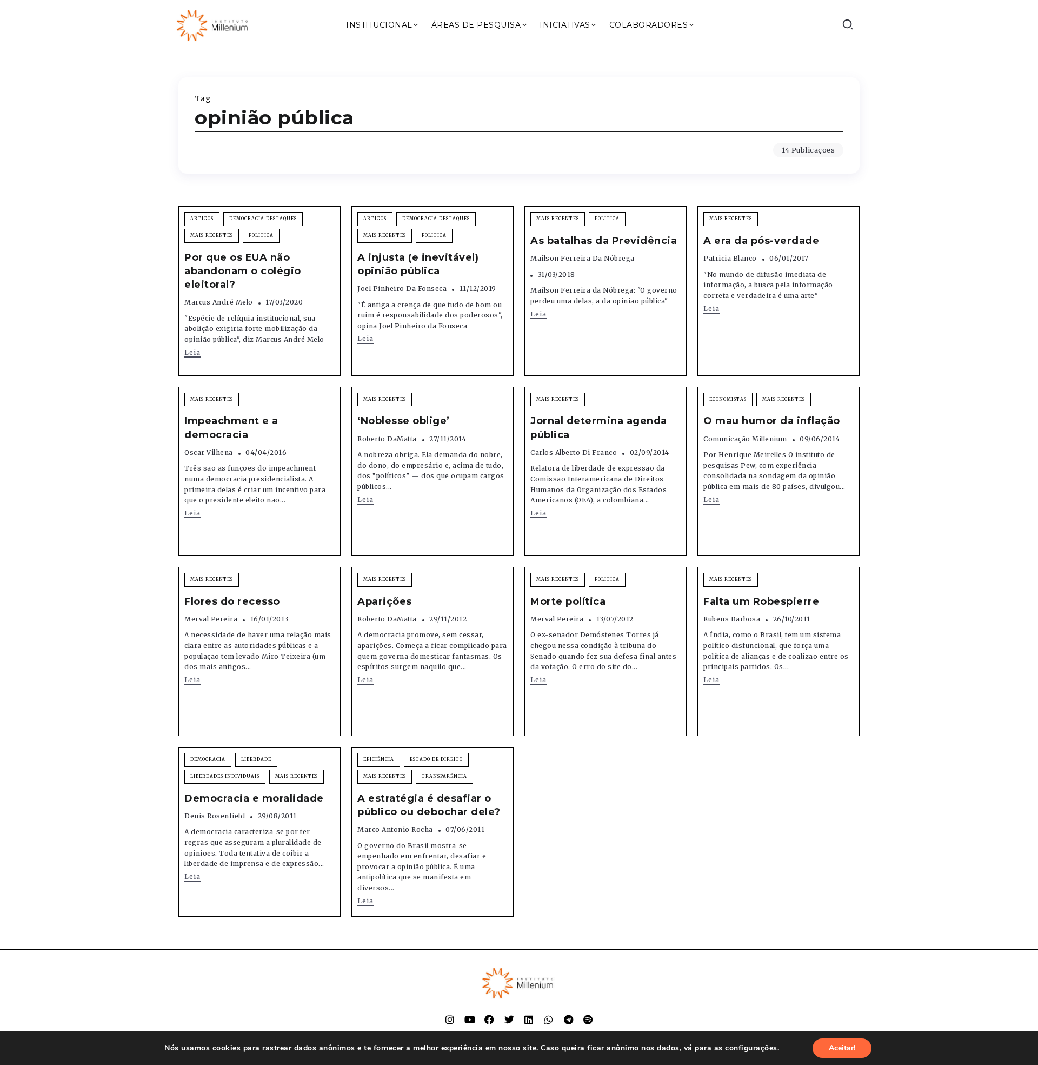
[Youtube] (470, 1019)
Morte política (568, 601)
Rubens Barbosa (731, 619)
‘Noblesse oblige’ (403, 421)
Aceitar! (842, 1048)
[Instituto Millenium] (213, 24)
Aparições (384, 601)
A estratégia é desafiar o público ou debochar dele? (429, 805)
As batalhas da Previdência (603, 241)
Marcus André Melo (218, 302)
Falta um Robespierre (761, 601)
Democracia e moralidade (254, 798)
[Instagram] (450, 1019)
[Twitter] (509, 1019)
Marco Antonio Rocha (395, 829)
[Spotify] (588, 1019)
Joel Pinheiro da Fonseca (402, 289)
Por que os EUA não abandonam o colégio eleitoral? (242, 271)
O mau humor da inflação (771, 421)
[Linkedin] (528, 1019)
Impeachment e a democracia (231, 427)
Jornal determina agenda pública (598, 427)
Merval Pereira (210, 619)
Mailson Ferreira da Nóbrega (582, 258)
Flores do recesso (232, 601)
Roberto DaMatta (387, 439)
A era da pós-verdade (761, 241)
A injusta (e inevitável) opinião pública (417, 264)
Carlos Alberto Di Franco (573, 452)
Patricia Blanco (730, 258)
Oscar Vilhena (208, 452)
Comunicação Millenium (745, 439)
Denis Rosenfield (214, 816)
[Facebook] (489, 1019)
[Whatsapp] (548, 1019)
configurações (751, 1048)
